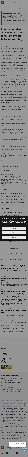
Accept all (14, 228)
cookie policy (19, 222)
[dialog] (14, 228)
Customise (14, 237)
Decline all (14, 232)
